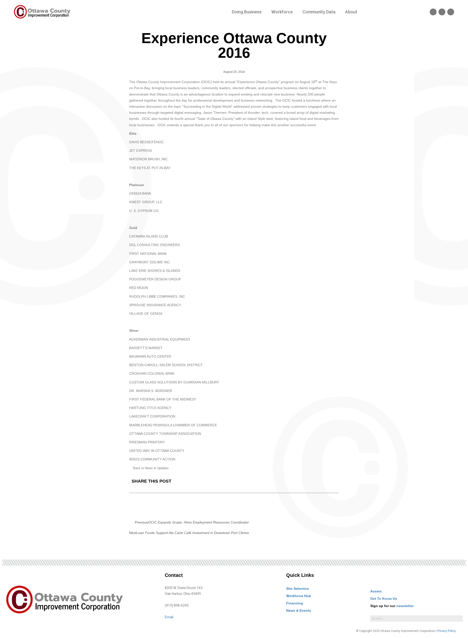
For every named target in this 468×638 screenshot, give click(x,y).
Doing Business (247, 11)
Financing (294, 603)
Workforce (282, 11)
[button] (237, 481)
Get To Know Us (383, 598)
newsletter (405, 606)
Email (169, 617)
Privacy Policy (446, 631)
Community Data (318, 11)
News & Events (298, 610)
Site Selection (297, 588)
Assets (376, 591)
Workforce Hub (298, 596)
